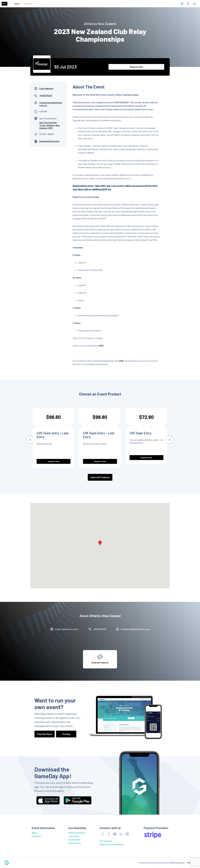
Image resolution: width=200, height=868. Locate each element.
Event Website (46, 88)
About (17, 3)
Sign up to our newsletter (112, 844)
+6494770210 (45, 95)
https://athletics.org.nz (67, 629)
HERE (101, 345)
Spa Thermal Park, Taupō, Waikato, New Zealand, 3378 (49, 125)
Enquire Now (74, 839)
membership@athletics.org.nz (135, 629)
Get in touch (106, 840)
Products (28, 3)
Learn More (73, 836)
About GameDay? (76, 832)
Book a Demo (74, 843)
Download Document (49, 141)
